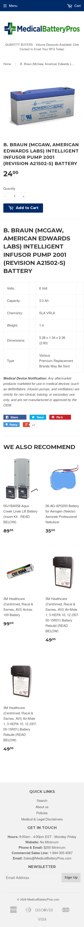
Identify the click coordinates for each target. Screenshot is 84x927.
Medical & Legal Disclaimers (42, 819)
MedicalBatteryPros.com (43, 899)
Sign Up (71, 877)
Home (7, 64)
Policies (42, 812)
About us (42, 806)
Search (42, 800)
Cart (77, 5)
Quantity (9, 188)
